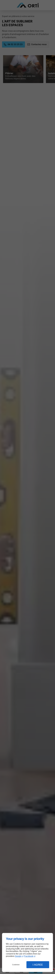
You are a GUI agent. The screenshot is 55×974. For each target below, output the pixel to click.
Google (18, 956)
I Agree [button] (38, 964)
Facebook (28, 956)
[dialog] (27, 952)
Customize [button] (16, 965)
